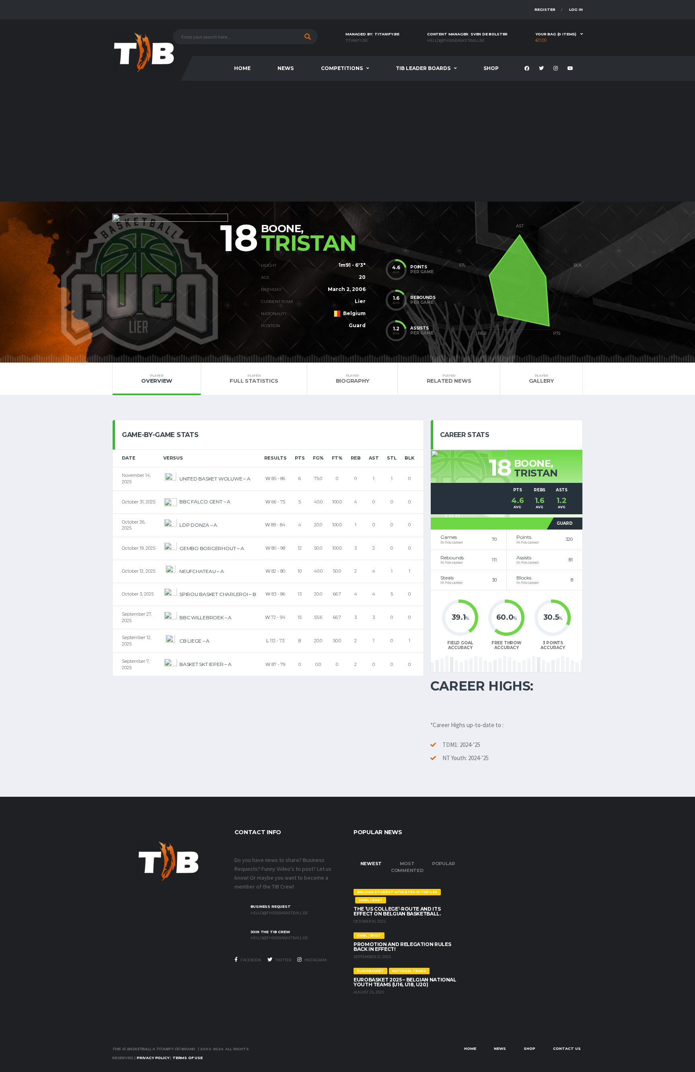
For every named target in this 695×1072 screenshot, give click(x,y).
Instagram (315, 960)
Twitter (282, 960)
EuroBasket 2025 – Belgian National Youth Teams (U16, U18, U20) (405, 982)
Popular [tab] (443, 863)
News (286, 68)
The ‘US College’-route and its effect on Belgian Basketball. (397, 911)
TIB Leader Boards (423, 68)
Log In (576, 9)
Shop (491, 68)
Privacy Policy (153, 1058)
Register (545, 9)
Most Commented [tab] (407, 867)
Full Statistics (254, 378)
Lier (360, 301)
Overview (156, 378)
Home (242, 68)
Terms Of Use (188, 1058)
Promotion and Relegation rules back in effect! (402, 946)
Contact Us (567, 1048)
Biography (352, 378)
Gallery (541, 378)
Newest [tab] (371, 863)
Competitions (342, 68)
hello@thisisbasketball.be (456, 41)
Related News (449, 378)
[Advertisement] (347, 141)
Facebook (250, 960)
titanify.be (356, 41)
